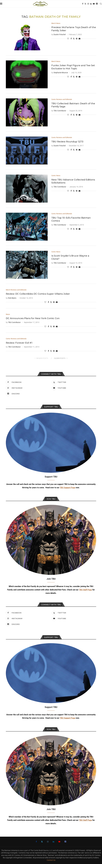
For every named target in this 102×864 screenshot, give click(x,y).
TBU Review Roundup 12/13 (67, 141)
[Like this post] (68, 39)
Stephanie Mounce (61, 73)
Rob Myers (12, 298)
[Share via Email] (79, 39)
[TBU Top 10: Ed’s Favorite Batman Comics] (27, 227)
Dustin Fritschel (60, 34)
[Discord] (97, 3)
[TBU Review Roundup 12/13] (27, 150)
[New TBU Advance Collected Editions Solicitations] (27, 189)
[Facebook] (82, 3)
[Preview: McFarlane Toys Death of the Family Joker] (27, 36)
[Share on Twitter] (74, 38)
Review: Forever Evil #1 (19, 342)
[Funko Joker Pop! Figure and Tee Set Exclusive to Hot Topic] (27, 74)
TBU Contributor (60, 111)
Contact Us (51, 860)
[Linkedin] (91, 3)
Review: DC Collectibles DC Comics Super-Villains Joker (38, 293)
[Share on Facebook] (71, 39)
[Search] (101, 3)
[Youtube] (94, 3)
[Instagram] (88, 3)
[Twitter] (85, 3)
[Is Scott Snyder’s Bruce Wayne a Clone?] (27, 265)
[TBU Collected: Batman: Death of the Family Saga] (27, 112)
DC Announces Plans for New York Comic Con (33, 318)
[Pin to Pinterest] (76, 39)
